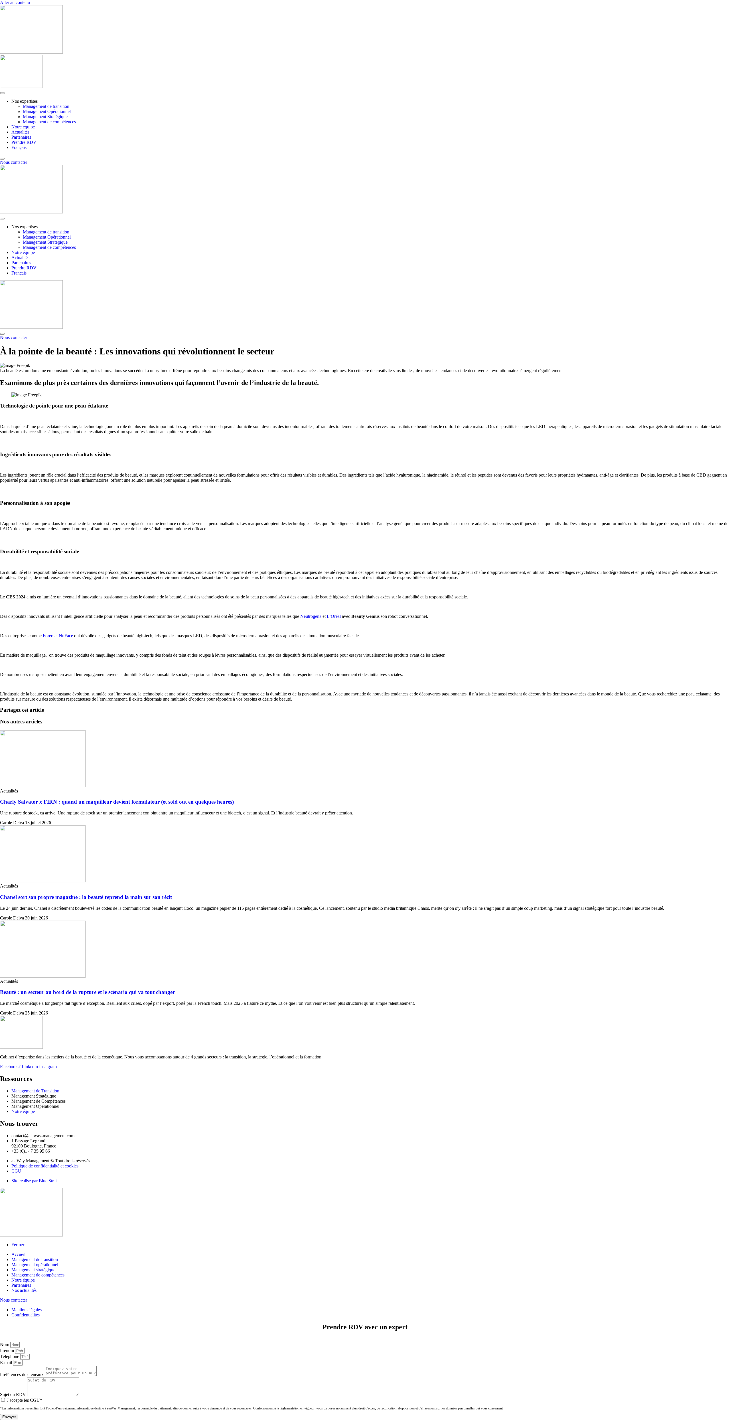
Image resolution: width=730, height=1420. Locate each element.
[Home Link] (31, 327)
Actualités (20, 132)
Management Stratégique (45, 116)
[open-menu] (2, 93)
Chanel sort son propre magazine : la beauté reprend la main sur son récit (86, 897)
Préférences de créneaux (22, 1374)
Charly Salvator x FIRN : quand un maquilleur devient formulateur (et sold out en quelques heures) (117, 802)
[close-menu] (2, 159)
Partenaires (21, 137)
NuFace (66, 635)
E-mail (6, 1362)
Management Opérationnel (47, 111)
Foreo (48, 635)
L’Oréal (334, 616)
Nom (5, 1344)
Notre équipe (23, 126)
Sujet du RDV (13, 1394)
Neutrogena (310, 616)
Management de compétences (49, 121)
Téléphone (10, 1356)
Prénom (7, 1350)
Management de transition (46, 106)
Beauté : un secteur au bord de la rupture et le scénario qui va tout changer (87, 992)
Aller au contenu (15, 2)
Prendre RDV (23, 142)
